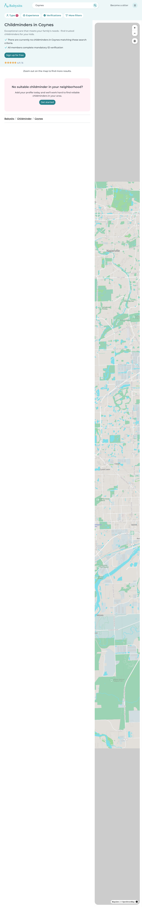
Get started (47, 102)
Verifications (53, 15)
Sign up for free (15, 55)
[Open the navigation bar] (135, 5)
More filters (75, 15)
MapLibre (115, 901)
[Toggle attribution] (136, 901)
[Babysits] (13, 5)
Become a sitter (119, 5)
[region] (117, 464)
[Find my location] (135, 41)
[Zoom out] (135, 33)
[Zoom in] (135, 27)
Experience (32, 15)
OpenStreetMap (128, 901)
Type (13, 15)
